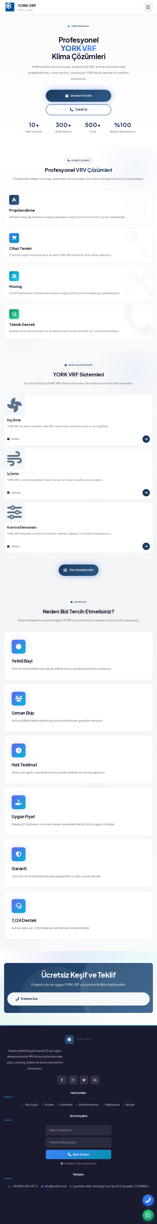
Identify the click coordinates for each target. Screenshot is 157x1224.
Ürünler (49, 1104)
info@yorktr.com (55, 1186)
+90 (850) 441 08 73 (25, 1186)
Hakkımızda (112, 1104)
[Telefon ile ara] (148, 1200)
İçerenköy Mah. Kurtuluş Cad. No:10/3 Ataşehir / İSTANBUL (111, 1186)
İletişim (130, 1104)
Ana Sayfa (31, 1104)
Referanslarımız (89, 1104)
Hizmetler (66, 1104)
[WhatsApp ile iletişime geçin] (148, 1215)
